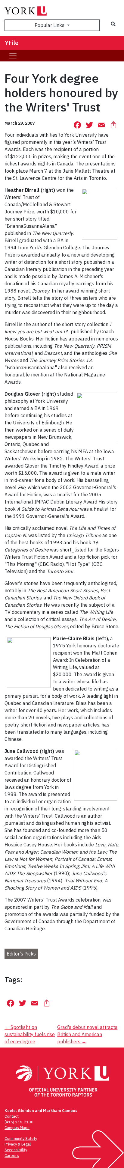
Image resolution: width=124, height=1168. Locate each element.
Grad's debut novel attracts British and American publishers (87, 1034)
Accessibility (16, 1149)
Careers (12, 1155)
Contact (12, 1116)
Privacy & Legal (18, 1144)
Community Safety (21, 1138)
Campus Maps (17, 1127)
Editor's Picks (21, 954)
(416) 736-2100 (19, 1122)
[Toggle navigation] (13, 55)
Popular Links (50, 25)
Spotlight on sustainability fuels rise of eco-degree (30, 1034)
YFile (11, 43)
